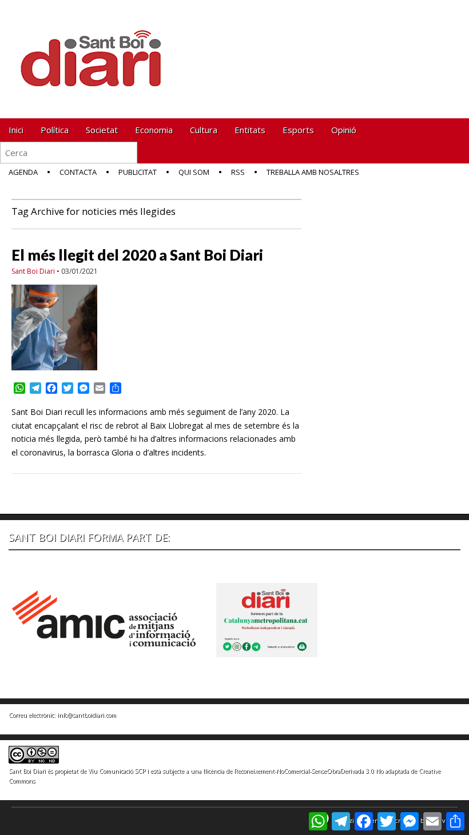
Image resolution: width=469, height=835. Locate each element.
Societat (102, 129)
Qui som (193, 172)
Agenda (23, 172)
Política (55, 129)
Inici (16, 129)
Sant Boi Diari (33, 271)
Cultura (203, 129)
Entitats (249, 129)
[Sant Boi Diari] (97, 50)
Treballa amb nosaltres (313, 172)
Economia (154, 129)
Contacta (78, 172)
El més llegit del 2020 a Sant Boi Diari (137, 255)
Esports (298, 129)
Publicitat (137, 172)
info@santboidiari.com (86, 715)
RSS (238, 172)
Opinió (343, 129)
